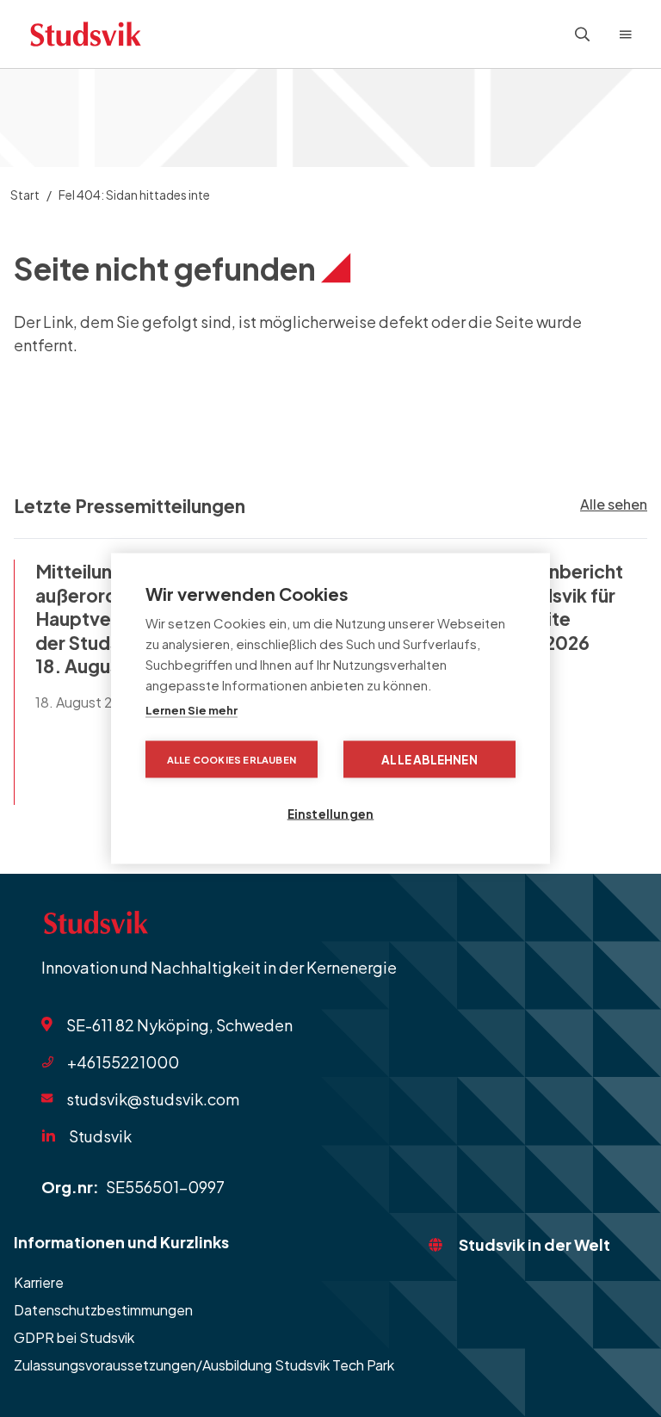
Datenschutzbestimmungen (103, 1310)
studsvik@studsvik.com (152, 1098)
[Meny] (625, 34)
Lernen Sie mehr (191, 710)
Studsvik (100, 1136)
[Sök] (582, 34)
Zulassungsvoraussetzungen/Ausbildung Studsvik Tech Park (204, 1365)
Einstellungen (330, 814)
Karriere (39, 1282)
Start (25, 194)
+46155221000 (123, 1062)
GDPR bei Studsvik (74, 1337)
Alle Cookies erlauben (231, 759)
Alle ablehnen (429, 759)
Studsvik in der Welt (534, 1244)
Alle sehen (613, 504)
